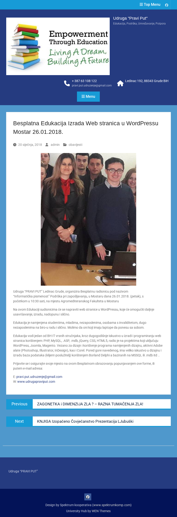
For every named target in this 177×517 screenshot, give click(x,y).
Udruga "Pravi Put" (130, 18)
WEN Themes (101, 511)
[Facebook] (166, 5)
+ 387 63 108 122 (84, 81)
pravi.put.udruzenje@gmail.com (92, 85)
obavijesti (75, 145)
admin (55, 145)
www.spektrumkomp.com (111, 505)
